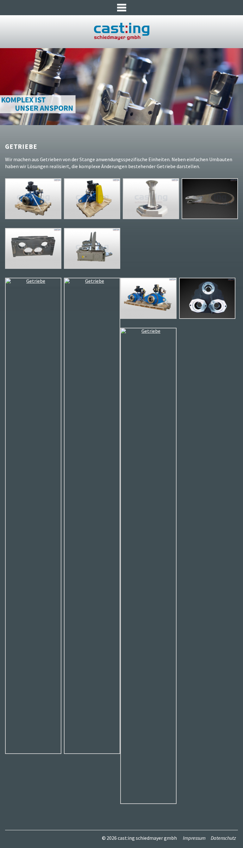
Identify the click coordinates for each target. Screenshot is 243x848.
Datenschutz (223, 837)
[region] (121, 86)
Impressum (194, 837)
